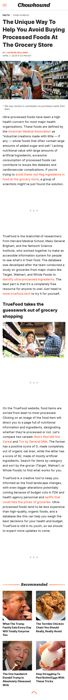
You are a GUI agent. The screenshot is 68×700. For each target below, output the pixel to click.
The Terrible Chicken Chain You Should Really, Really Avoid (50, 627)
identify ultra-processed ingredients (28, 279)
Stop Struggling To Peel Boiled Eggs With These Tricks (50, 677)
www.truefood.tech (17, 293)
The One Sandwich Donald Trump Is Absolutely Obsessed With (17, 679)
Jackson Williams (17, 52)
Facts (6, 15)
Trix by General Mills (33, 441)
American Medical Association (29, 131)
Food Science (21, 15)
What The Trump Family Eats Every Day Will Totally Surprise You (17, 629)
